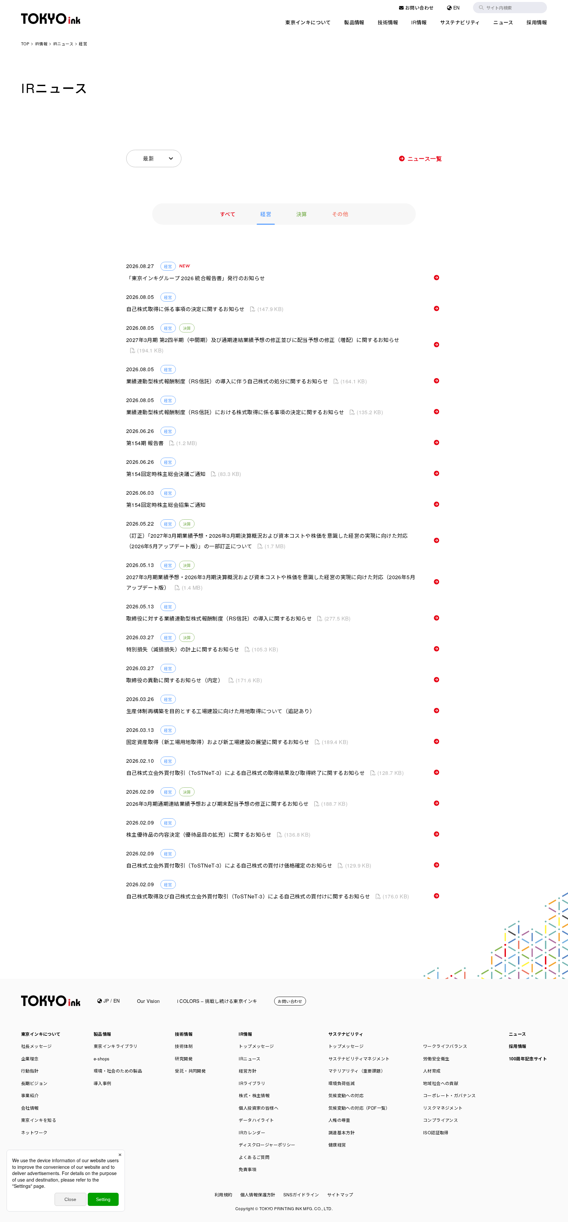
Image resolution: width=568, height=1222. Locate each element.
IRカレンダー (252, 1132)
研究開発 (184, 1058)
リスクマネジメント (443, 1108)
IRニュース (249, 1058)
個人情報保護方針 (257, 1194)
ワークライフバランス (445, 1046)
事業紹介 (30, 1095)
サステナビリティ (460, 22)
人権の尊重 (339, 1120)
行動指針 (30, 1071)
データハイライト (256, 1120)
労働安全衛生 (436, 1058)
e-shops (102, 1058)
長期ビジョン (34, 1083)
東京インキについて (308, 22)
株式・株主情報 (254, 1095)
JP (105, 1000)
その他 (340, 214)
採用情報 (537, 22)
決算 (301, 214)
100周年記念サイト (528, 1058)
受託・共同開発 (190, 1071)
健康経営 (337, 1145)
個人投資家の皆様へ (258, 1108)
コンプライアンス (440, 1120)
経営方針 (247, 1071)
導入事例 (102, 1083)
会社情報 (30, 1108)
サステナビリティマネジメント (359, 1058)
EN (456, 7)
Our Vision (148, 1001)
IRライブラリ (252, 1083)
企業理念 (30, 1058)
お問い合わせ (419, 7)
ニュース (503, 22)
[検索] (481, 7)
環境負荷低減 (341, 1083)
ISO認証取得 (436, 1132)
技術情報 (388, 22)
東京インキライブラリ (116, 1046)
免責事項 (247, 1169)
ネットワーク (34, 1132)
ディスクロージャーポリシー (267, 1145)
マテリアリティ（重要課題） (356, 1071)
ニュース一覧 (425, 159)
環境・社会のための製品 (118, 1071)
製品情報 (354, 22)
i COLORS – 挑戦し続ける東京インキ (217, 1001)
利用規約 (223, 1194)
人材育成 (432, 1071)
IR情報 (419, 22)
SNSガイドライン (301, 1194)
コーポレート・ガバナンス (449, 1095)
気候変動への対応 (346, 1095)
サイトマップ (340, 1194)
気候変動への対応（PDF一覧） (359, 1108)
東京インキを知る (38, 1120)
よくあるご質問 (254, 1157)
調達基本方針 (341, 1132)
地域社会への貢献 (440, 1083)
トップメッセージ (256, 1046)
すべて (227, 214)
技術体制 (184, 1046)
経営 (265, 214)
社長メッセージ (36, 1046)
